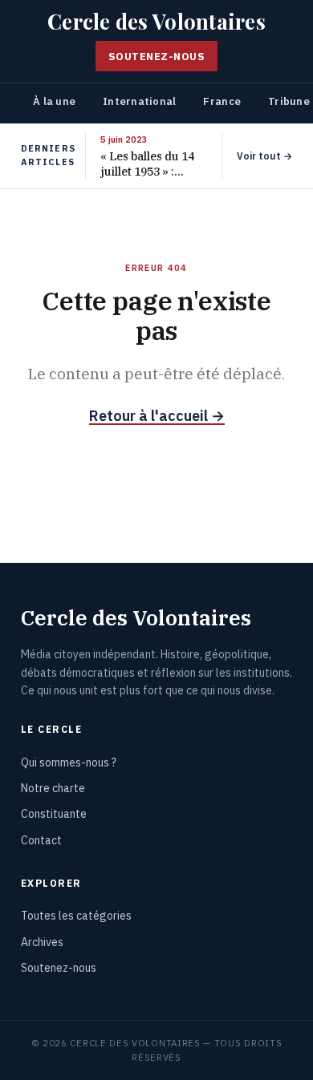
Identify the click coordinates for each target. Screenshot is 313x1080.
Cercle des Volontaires (156, 21)
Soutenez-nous (156, 56)
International (139, 101)
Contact (41, 840)
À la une (54, 101)
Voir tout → (264, 156)
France (222, 101)
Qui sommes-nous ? (68, 762)
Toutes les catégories (76, 915)
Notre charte (53, 788)
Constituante (54, 814)
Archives (42, 942)
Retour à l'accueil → (157, 416)
